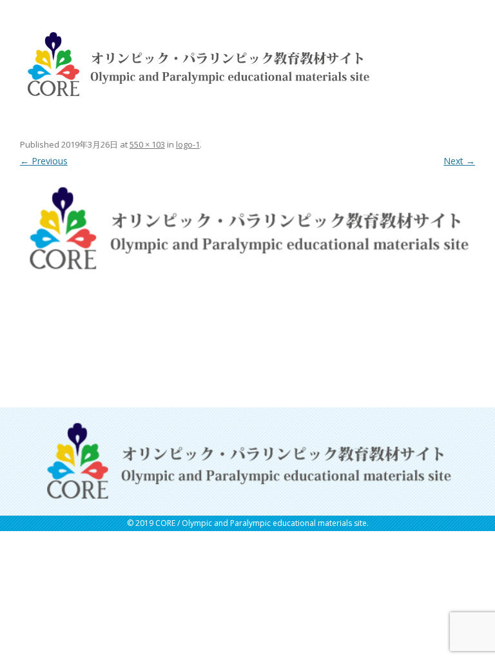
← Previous (44, 161)
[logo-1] (248, 228)
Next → (459, 161)
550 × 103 (147, 144)
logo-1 (188, 144)
